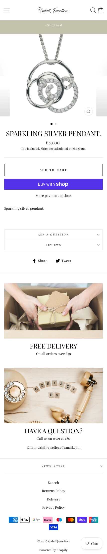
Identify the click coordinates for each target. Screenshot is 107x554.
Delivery (53, 499)
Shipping (47, 148)
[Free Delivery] (53, 311)
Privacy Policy (53, 507)
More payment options (53, 195)
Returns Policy (53, 490)
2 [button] (56, 124)
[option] (53, 25)
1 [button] (52, 124)
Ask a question (53, 234)
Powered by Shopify (53, 550)
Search (53, 482)
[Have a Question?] (53, 395)
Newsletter (53, 466)
